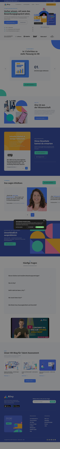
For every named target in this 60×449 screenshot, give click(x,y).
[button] (19, 227)
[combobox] (43, 220)
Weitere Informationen (25, 224)
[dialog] (30, 224)
